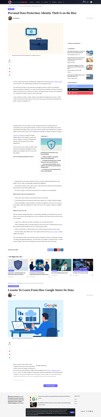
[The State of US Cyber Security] (83, 265)
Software (73, 78)
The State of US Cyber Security (80, 272)
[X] (80, 89)
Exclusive (76, 54)
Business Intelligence (71, 70)
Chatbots (39, 398)
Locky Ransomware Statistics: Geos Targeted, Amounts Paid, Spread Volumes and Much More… (51, 166)
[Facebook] (80, 86)
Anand (14, 295)
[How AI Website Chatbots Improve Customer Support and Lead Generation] (33, 404)
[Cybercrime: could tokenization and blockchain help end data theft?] (18, 265)
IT (79, 54)
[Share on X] (9, 68)
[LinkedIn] (92, 411)
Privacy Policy (40, 413)
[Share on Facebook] (9, 65)
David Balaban (16, 18)
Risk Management (78, 270)
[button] (72, 412)
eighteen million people (55, 81)
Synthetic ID (16, 135)
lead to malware (54, 231)
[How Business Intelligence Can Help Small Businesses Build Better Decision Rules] (89, 67)
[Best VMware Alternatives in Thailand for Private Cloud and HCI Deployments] (89, 53)
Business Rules (78, 70)
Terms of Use (49, 413)
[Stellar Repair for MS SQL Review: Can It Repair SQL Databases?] (89, 76)
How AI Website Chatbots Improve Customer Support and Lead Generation (54, 402)
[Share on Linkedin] (9, 75)
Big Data (69, 62)
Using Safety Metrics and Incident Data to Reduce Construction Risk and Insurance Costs (75, 59)
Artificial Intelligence (36, 270)
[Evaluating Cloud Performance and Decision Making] (51, 144)
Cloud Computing (70, 54)
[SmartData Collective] (17, 2)
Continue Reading (50, 385)
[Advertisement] (38, 68)
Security (11, 9)
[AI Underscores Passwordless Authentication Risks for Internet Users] (40, 265)
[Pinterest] (80, 93)
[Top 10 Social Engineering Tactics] (61, 265)
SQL (76, 78)
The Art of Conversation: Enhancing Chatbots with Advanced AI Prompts (54, 396)
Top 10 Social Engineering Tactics (59, 272)
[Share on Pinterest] (9, 71)
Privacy (84, 268)
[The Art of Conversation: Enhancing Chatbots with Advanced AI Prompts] (33, 398)
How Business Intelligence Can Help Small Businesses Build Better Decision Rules (76, 67)
